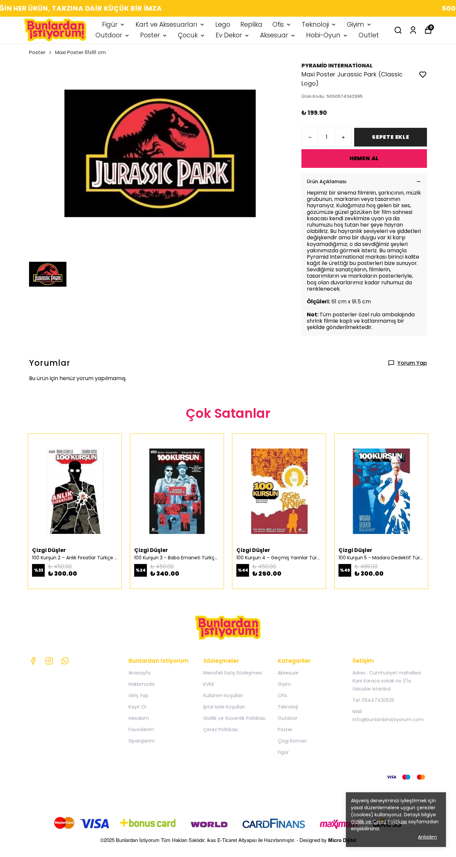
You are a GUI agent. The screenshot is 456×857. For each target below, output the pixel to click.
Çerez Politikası (220, 729)
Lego (222, 24)
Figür (110, 24)
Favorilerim (141, 729)
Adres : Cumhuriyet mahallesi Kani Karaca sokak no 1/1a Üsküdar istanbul (387, 680)
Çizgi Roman (292, 741)
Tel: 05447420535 (373, 700)
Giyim (355, 24)
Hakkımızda (142, 684)
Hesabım (139, 718)
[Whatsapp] (65, 661)
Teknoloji (315, 24)
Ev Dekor (229, 35)
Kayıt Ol (137, 706)
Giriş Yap (139, 695)
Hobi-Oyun (323, 35)
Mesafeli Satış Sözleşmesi (232, 672)
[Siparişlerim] (413, 30)
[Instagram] (49, 661)
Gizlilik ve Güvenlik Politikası (234, 718)
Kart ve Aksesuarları (166, 24)
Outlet (369, 35)
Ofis (278, 24)
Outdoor (108, 35)
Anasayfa (140, 672)
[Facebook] (33, 661)
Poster (150, 35)
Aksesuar (274, 35)
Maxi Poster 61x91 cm (80, 52)
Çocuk (188, 35)
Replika (251, 24)
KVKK (208, 684)
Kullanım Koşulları (223, 695)
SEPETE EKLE (390, 137)
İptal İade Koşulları (224, 706)
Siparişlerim (142, 741)
